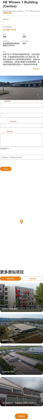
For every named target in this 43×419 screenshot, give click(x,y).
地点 (24, 34)
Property (3, 153)
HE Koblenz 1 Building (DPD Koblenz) (19, 402)
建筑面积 (6, 19)
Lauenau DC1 (8, 371)
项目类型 (32, 278)
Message (6, 131)
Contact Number (5, 111)
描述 (4, 52)
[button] (21, 222)
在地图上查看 (7, 13)
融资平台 (6, 41)
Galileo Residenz (10, 308)
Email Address (8, 121)
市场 (4, 34)
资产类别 (25, 41)
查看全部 (21, 416)
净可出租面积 (7, 27)
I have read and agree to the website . (20, 163)
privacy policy (32, 163)
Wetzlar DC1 (8, 340)
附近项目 (10, 278)
